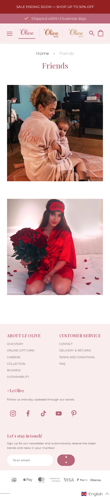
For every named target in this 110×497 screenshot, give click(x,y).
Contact (65, 344)
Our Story (15, 344)
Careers (13, 357)
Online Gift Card (20, 350)
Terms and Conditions (77, 357)
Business (14, 370)
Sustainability (18, 377)
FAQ (62, 364)
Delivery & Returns (75, 350)
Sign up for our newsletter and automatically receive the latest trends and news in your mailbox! (51, 445)
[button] (95, 493)
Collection (16, 364)
